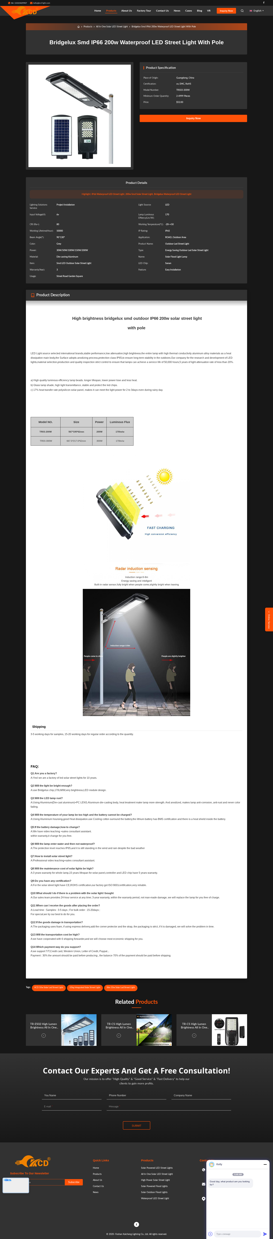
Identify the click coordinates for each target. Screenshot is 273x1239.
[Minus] (265, 1164)
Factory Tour (144, 10)
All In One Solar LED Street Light (112, 27)
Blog (199, 10)
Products (111, 10)
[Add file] (210, 1233)
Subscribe (73, 1182)
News (177, 10)
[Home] (78, 26)
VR (208, 10)
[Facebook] (264, 3)
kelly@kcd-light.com (41, 3)
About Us (126, 10)
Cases (188, 10)
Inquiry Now (226, 10)
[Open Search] (242, 10)
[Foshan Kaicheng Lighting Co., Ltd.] (25, 10)
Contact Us (162, 10)
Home (97, 10)
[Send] (265, 1233)
